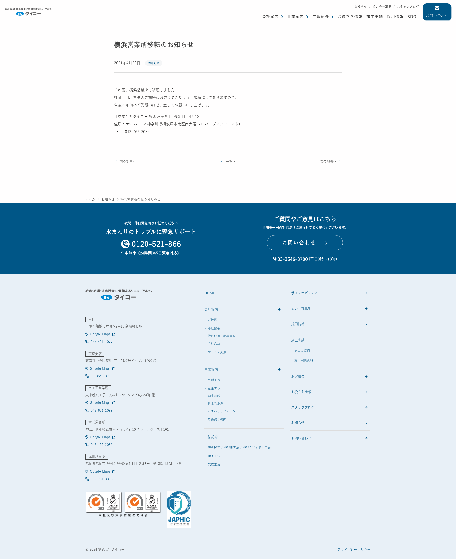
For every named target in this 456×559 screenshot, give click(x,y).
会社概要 (214, 328)
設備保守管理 (217, 419)
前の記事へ (127, 161)
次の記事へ (328, 161)
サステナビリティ (304, 293)
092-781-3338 (102, 479)
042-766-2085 (102, 444)
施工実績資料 (303, 360)
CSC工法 (214, 464)
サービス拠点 (217, 352)
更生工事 (214, 388)
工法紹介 (320, 16)
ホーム (90, 199)
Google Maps (100, 334)
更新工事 (214, 379)
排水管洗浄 (215, 403)
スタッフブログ (408, 6)
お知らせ (361, 6)
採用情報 (297, 324)
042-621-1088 (102, 410)
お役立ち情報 (350, 16)
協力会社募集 (382, 6)
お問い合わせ (437, 16)
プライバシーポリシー (353, 549)
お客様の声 (299, 376)
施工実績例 (302, 350)
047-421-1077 (102, 341)
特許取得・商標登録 (222, 335)
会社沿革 (214, 343)
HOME (209, 293)
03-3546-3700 (102, 376)
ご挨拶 (212, 319)
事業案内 (295, 16)
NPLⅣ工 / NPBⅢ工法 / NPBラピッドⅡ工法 (239, 447)
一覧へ (230, 161)
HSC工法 (214, 455)
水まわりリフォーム (221, 411)
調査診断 (214, 395)
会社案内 (270, 16)
